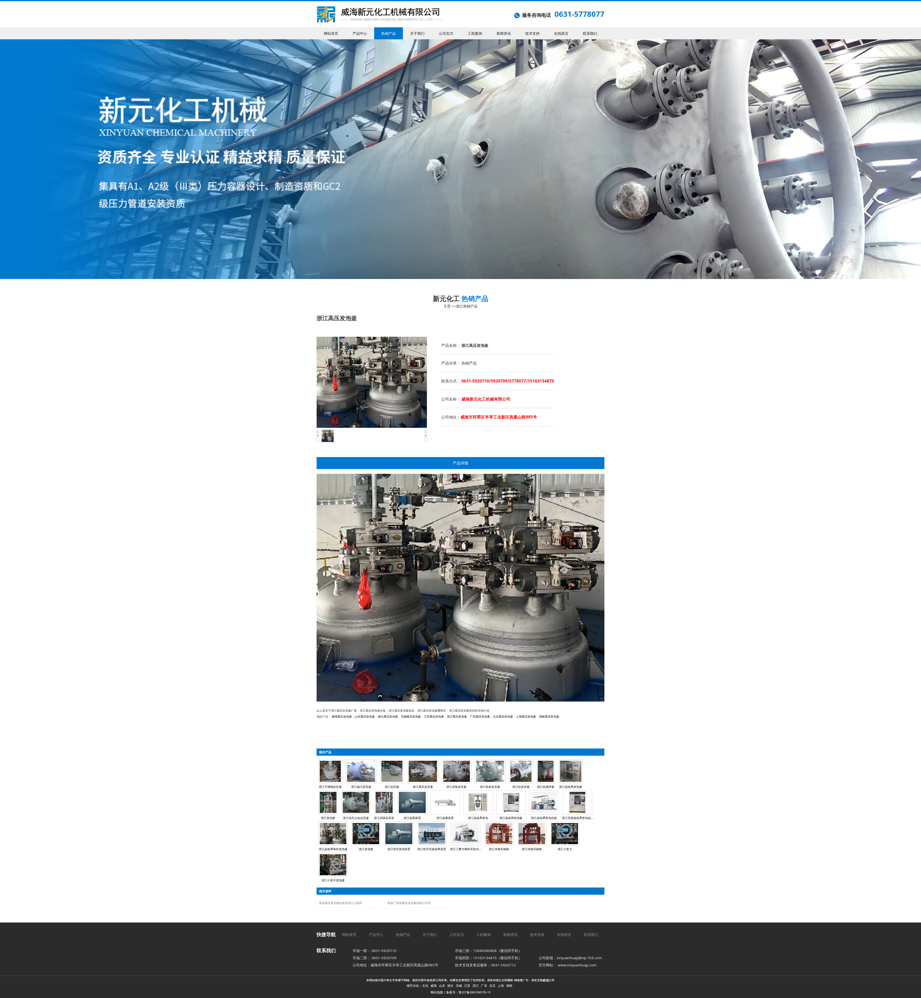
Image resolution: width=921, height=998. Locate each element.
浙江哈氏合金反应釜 (356, 818)
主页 (447, 306)
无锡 (459, 985)
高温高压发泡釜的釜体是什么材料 (340, 903)
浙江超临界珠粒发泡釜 (333, 849)
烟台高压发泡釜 (388, 716)
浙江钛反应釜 (521, 787)
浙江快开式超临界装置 (431, 849)
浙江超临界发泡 (478, 818)
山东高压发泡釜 (365, 716)
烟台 (450, 985)
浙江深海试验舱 (532, 849)
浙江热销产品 (467, 306)
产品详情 (460, 463)
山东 (442, 985)
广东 (484, 985)
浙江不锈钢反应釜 (330, 787)
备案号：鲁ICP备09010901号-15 (468, 992)
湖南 (509, 985)
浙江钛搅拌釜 (545, 787)
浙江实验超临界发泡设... (577, 818)
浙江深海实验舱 (499, 849)
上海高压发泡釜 (526, 716)
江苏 (467, 985)
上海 (501, 985)
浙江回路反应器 (384, 818)
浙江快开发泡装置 (398, 849)
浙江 (475, 985)
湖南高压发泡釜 (549, 716)
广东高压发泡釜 (480, 716)
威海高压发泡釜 (342, 716)
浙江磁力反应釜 (361, 787)
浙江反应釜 (392, 787)
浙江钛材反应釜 (490, 787)
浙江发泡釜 (328, 818)
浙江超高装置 (412, 818)
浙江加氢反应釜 (456, 787)
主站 (425, 985)
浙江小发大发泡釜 (333, 880)
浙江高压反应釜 (423, 787)
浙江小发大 (565, 849)
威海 (434, 985)
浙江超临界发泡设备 (544, 818)
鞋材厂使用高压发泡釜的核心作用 (409, 903)
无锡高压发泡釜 (411, 716)
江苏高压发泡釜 (434, 716)
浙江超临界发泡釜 (570, 787)
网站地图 (437, 992)
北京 (492, 985)
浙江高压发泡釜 (457, 716)
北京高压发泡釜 (503, 716)
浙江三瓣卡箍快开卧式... (465, 849)
